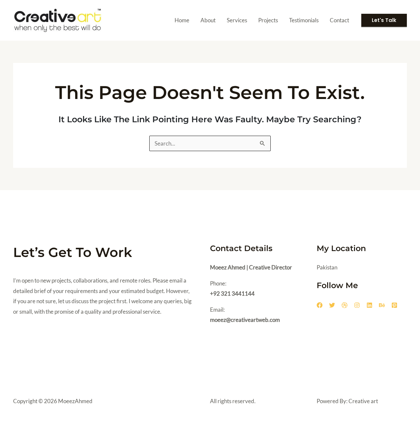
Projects (268, 20)
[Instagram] (357, 305)
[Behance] (382, 305)
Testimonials (304, 20)
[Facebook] (320, 305)
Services (237, 20)
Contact (339, 20)
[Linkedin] (369, 305)
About (208, 20)
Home (182, 20)
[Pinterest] (394, 305)
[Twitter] (332, 305)
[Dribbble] (344, 305)
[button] (384, 20)
